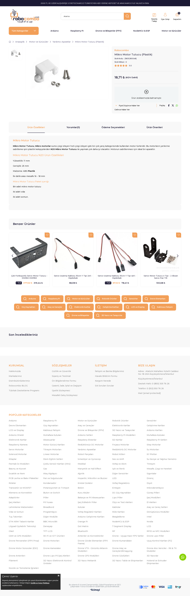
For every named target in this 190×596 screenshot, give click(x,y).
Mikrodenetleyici (155, 488)
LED (114, 478)
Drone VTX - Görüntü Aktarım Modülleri (93, 549)
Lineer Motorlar (51, 454)
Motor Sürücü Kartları (54, 444)
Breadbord (48, 507)
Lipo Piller (117, 497)
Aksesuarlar (49, 440)
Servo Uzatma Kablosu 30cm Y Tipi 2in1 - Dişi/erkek (73, 277)
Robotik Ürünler (109, 299)
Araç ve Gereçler (55, 307)
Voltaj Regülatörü (120, 483)
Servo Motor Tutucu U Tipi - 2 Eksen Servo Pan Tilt (161, 277)
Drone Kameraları (52, 548)
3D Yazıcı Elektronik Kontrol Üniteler (57, 562)
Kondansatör (49, 483)
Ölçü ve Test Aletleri (122, 502)
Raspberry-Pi (50, 420)
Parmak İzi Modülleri (19, 464)
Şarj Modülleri (154, 497)
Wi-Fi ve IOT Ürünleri (54, 536)
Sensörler (133, 299)
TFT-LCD (47, 531)
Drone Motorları (51, 540)
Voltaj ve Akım (119, 464)
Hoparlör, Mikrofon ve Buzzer (92, 478)
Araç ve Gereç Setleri (157, 507)
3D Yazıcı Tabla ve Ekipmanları (127, 560)
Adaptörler (14, 497)
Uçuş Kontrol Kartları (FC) (159, 540)
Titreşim (151, 464)
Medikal (82, 464)
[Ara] (127, 16)
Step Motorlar (154, 444)
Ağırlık (81, 473)
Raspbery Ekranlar (87, 440)
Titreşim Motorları (52, 449)
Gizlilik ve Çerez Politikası (40, 583)
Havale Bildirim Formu (106, 376)
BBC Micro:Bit (50, 521)
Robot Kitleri (118, 454)
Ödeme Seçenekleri (113, 127)
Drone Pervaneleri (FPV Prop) (24, 540)
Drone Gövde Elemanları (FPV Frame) (93, 542)
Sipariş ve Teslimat (61, 376)
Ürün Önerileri (155, 127)
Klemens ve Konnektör (20, 492)
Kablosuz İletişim (165, 307)
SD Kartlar (117, 440)
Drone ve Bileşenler (80, 315)
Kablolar (116, 507)
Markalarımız (15, 376)
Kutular (81, 507)
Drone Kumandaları (122, 540)
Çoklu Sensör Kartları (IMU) (56, 464)
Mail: (149, 393)
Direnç (150, 478)
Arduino (54, 31)
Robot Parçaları (85, 454)
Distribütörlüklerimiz (19, 381)
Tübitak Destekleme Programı (24, 390)
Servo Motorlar (16, 449)
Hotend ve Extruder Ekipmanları (157, 562)
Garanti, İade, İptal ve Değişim (67, 385)
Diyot (149, 483)
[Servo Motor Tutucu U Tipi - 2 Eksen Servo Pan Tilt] (160, 253)
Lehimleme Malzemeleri (21, 507)
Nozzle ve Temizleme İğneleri (24, 568)
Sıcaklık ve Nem (17, 473)
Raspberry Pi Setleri (157, 440)
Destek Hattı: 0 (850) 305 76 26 (153, 383)
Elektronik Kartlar (82, 307)
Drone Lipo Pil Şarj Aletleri (56, 555)
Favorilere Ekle (47, 235)
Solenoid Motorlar (18, 454)
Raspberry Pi (77, 31)
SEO (119, 585)
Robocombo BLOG (18, 385)
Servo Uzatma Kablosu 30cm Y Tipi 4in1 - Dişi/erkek (117, 277)
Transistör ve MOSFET (20, 488)
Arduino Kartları (154, 430)
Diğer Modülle (50, 516)
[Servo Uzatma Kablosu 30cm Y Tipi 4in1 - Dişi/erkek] (117, 253)
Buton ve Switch (51, 492)
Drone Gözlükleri (120, 555)
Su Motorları (153, 449)
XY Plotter (152, 454)
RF (113, 531)
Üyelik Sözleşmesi (61, 390)
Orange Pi (83, 521)
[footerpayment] (160, 587)
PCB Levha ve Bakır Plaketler (23, 478)
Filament (13, 560)
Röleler (12, 483)
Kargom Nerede (103, 381)
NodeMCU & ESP (141, 31)
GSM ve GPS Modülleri (20, 536)
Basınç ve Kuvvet (17, 468)
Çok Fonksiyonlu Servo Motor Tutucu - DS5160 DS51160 (29, 277)
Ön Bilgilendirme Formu (64, 381)
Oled (11, 531)
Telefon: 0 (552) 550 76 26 (151, 388)
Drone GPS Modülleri (88, 555)
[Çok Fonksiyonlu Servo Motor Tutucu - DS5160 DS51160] (29, 253)
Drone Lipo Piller (155, 536)
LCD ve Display (138, 307)
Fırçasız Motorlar (120, 444)
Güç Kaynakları (28, 307)
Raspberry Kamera (18, 444)
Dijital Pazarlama (106, 585)
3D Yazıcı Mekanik (87, 560)
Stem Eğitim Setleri (53, 459)
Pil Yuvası (48, 502)
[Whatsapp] (182, 557)
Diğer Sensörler (120, 473)
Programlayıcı (50, 512)
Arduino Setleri (85, 435)
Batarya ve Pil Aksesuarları (91, 497)
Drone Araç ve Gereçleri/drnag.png (122, 549)
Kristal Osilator (85, 483)
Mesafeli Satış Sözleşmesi (64, 395)
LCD (149, 526)
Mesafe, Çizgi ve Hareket (159, 468)
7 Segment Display (121, 526)
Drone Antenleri (17, 555)
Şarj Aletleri (14, 502)
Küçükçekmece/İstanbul (150, 378)
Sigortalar (151, 473)
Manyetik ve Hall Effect (89, 468)
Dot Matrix (83, 526)
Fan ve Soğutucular (53, 478)
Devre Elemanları (157, 299)
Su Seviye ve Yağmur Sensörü (161, 459)
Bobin (81, 488)
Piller (46, 497)
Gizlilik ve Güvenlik (61, 371)
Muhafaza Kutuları (52, 435)
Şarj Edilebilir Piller (87, 502)
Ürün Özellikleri (36, 127)
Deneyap (47, 526)
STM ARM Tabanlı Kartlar (21, 521)
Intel (149, 516)
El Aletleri (151, 502)
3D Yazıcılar (152, 555)
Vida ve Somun (16, 512)
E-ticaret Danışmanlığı (88, 585)
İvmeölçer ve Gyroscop (89, 459)
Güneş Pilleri (153, 492)
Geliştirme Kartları (111, 307)
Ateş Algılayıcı (50, 473)
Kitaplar (13, 459)
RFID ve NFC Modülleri (158, 531)
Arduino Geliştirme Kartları (91, 516)
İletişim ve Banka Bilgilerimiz (109, 371)
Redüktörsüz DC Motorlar (90, 444)
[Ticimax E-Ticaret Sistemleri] (95, 590)
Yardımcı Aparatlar (87, 449)
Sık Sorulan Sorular (104, 385)
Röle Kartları (118, 512)
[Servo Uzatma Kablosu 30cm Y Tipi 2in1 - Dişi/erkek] (73, 253)
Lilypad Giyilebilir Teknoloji (22, 526)
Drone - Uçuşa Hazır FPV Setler (128, 536)
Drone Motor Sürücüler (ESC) (23, 548)
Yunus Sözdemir (87, 586)
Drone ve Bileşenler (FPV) (108, 31)
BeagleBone (118, 516)
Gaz (45, 468)
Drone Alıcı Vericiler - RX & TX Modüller (162, 549)
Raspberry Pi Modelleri (123, 435)
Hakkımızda (15, 371)
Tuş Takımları (15, 516)
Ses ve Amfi (118, 459)
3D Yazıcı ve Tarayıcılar (112, 315)
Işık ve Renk (118, 468)
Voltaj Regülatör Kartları (90, 512)
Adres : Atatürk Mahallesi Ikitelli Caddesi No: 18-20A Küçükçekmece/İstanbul (158, 372)
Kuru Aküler (84, 492)
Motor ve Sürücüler (171, 31)
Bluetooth (83, 531)
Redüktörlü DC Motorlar (124, 449)
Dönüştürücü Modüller (158, 512)
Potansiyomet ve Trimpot (56, 488)
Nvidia (150, 521)
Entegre (116, 488)
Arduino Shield (16, 435)
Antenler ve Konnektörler (91, 536)
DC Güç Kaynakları (121, 492)
